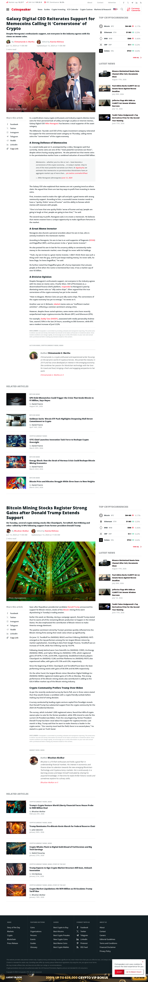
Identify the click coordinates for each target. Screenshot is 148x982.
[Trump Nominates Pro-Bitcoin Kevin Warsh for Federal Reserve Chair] (16, 828)
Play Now (139, 978)
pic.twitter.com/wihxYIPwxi (76, 173)
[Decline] (143, 962)
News (40, 9)
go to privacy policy (134, 972)
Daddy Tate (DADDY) (49, 319)
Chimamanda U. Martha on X (52, 375)
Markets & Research (102, 9)
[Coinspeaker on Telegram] (132, 2)
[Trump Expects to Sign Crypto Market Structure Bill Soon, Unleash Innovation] (16, 870)
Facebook (14, 124)
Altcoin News (34, 345)
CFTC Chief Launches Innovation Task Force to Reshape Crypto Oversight (59, 441)
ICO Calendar (72, 9)
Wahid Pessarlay (38, 853)
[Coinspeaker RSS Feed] (141, 2)
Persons (33, 935)
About (89, 2)
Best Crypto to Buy (60, 927)
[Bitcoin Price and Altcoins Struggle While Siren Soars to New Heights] (16, 483)
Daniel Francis (37, 404)
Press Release (12, 943)
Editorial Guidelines (107, 939)
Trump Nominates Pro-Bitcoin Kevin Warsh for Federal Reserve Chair (62, 826)
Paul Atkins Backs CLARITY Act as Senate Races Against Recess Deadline (126, 88)
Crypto (9, 935)
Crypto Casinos (86, 9)
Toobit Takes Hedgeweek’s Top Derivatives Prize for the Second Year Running (125, 118)
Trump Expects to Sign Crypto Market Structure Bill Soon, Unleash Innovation (60, 869)
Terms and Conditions (108, 943)
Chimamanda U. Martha (24, 42)
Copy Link (14, 148)
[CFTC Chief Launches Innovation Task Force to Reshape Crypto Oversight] (16, 441)
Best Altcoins (58, 931)
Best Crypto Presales (61, 935)
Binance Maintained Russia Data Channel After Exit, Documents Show (125, 74)
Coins (32, 927)
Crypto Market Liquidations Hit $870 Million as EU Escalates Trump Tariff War (60, 890)
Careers (103, 935)
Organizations (35, 931)
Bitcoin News (34, 394)
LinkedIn (14, 144)
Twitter (13, 128)
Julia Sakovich (37, 830)
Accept (119, 972)
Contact (100, 2)
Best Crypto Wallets (61, 947)
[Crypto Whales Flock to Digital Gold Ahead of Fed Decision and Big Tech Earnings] (16, 849)
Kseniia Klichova (57, 42)
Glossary (33, 947)
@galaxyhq (80, 168)
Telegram (14, 136)
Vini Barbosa (37, 874)
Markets (10, 931)
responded (66, 286)
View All (136, 57)
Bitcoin (66, 610)
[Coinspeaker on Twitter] (128, 2)
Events (32, 939)
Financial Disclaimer (108, 947)
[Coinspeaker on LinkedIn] (136, 2)
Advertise (112, 2)
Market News (34, 750)
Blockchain (11, 939)
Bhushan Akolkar (21, 531)
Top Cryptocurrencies (113, 17)
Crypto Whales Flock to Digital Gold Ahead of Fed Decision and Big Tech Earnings (60, 848)
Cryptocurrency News (50, 345)
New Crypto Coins (60, 939)
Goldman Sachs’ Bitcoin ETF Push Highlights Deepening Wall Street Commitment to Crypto (61, 420)
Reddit (13, 140)
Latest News (107, 63)
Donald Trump (74, 607)
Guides (47, 9)
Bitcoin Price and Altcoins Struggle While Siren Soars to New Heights (62, 481)
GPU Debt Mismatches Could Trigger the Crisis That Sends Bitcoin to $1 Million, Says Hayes (61, 399)
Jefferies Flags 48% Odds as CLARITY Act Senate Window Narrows (124, 103)
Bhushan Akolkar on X (49, 782)
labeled (57, 304)
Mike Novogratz (52, 123)
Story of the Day (59, 864)
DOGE (92, 240)
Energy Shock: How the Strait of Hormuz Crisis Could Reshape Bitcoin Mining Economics (62, 461)
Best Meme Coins (60, 943)
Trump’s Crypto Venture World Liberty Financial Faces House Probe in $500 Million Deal (61, 806)
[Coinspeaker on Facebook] (124, 2)
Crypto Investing (58, 9)
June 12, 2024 (67, 178)
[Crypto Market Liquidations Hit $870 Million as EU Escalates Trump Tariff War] (16, 891)
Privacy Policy (105, 951)
